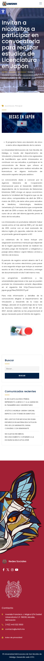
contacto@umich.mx (15, 629)
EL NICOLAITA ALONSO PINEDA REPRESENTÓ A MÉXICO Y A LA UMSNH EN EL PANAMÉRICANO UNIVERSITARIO (21, 402)
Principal (18, 106)
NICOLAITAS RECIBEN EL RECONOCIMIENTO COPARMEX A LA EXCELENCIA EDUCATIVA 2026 (19, 437)
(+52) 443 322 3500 (14, 624)
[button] (3, 11)
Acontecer (9, 106)
